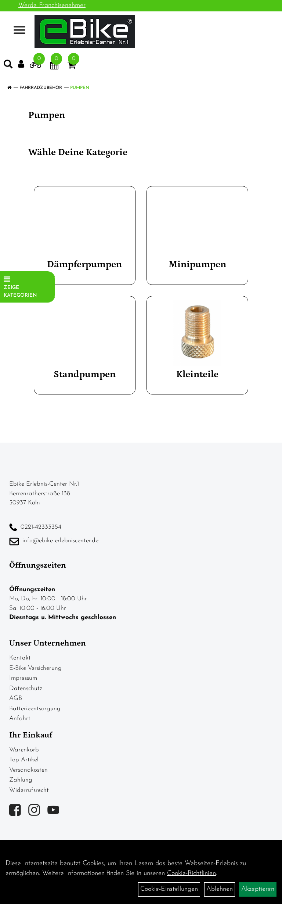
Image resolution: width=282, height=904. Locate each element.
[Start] (9, 88)
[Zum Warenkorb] (72, 66)
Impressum (23, 678)
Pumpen (79, 88)
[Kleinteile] (197, 333)
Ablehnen (219, 889)
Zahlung (20, 780)
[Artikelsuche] (8, 65)
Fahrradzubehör (40, 88)
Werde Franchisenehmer (52, 5)
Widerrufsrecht (29, 790)
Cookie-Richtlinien (191, 873)
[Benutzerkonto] (21, 64)
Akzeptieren (257, 889)
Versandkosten (28, 770)
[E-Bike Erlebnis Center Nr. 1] (85, 31)
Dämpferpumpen (84, 264)
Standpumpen (85, 374)
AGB (15, 698)
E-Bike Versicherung (35, 668)
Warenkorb (24, 750)
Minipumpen (197, 264)
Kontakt (20, 658)
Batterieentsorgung (35, 708)
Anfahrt (19, 718)
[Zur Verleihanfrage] (35, 66)
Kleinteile (197, 374)
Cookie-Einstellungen (169, 889)
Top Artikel (24, 760)
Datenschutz (25, 688)
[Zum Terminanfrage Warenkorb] (54, 66)
